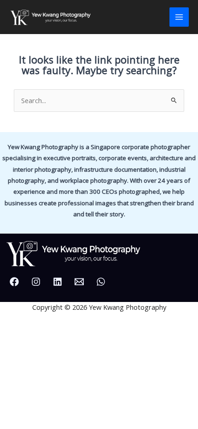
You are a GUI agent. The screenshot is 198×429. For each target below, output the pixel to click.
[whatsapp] (102, 281)
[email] (80, 281)
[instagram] (37, 281)
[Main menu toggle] (179, 17)
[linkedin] (59, 281)
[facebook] (15, 281)
